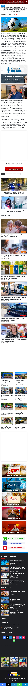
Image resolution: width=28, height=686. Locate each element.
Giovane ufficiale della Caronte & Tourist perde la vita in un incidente (18, 599)
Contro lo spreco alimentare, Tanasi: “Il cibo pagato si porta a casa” (18, 606)
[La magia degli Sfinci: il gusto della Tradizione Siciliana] (5, 593)
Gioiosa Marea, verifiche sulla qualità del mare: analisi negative (17, 562)
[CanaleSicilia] (15, 2)
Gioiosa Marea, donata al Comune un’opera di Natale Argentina (17, 581)
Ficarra (18, 174)
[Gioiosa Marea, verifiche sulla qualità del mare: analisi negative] (5, 562)
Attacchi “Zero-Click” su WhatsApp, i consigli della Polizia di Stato (13, 256)
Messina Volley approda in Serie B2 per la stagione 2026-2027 (7, 426)
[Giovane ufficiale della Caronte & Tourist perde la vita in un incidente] (5, 600)
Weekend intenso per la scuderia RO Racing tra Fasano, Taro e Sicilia (20, 426)
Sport (3, 5)
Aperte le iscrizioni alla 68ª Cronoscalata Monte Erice (7, 397)
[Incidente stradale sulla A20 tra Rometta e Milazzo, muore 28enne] (14, 664)
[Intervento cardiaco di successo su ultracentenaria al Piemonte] (23, 659)
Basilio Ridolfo (9, 174)
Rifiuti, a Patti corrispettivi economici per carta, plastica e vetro (13, 277)
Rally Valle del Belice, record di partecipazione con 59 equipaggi (20, 397)
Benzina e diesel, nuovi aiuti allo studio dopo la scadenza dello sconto (13, 298)
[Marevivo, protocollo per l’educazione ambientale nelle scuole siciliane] (14, 659)
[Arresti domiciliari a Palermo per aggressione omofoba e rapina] (5, 664)
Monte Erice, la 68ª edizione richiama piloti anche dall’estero (21, 382)
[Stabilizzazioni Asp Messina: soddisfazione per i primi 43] (5, 613)
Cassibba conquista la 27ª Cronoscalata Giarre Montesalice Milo (7, 412)
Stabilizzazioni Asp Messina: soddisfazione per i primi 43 (17, 611)
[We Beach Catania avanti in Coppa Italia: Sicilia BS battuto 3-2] (21, 406)
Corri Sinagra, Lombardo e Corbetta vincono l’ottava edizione (6, 382)
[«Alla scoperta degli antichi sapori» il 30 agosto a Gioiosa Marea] (5, 575)
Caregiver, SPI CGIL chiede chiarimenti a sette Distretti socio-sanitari (14, 235)
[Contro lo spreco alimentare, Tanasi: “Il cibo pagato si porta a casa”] (5, 606)
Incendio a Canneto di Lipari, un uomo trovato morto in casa (13, 319)
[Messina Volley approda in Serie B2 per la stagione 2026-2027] (7, 420)
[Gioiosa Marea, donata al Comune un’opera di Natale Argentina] (5, 582)
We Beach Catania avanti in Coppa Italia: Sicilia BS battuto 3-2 (20, 412)
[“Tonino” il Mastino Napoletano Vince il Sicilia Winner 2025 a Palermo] (5, 659)
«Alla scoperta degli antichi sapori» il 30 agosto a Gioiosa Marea (17, 575)
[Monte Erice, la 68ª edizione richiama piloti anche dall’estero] (21, 375)
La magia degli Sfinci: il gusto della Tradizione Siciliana (17, 592)
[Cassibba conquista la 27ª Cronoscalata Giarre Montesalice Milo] (7, 406)
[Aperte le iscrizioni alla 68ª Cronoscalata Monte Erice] (7, 390)
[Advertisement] (14, 145)
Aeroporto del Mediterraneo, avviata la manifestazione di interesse (17, 568)
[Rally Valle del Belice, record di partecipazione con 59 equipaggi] (21, 390)
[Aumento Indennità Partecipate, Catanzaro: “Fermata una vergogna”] (23, 664)
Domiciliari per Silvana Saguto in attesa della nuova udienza (14, 340)
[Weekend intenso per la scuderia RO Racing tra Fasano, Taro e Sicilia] (21, 420)
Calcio (14, 174)
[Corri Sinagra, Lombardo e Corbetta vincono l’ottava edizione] (7, 375)
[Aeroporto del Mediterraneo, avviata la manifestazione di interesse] (5, 569)
